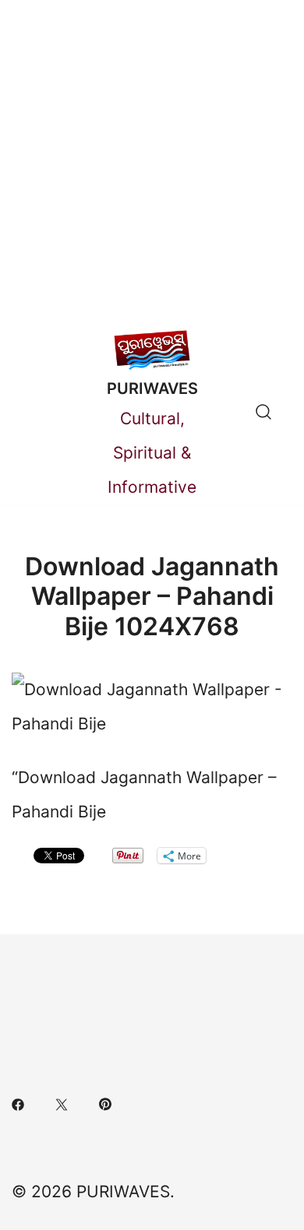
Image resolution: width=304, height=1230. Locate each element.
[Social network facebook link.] (18, 1101)
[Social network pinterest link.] (105, 1101)
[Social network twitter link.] (61, 1101)
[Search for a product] (263, 412)
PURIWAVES (152, 388)
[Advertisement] (152, 159)
